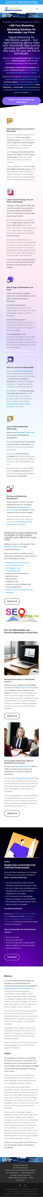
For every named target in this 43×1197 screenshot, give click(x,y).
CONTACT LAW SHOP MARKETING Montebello (21, 101)
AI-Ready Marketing (20, 1165)
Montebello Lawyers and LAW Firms (18, 536)
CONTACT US (12, 601)
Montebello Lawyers (17, 40)
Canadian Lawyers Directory (20, 1175)
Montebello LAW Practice (13, 547)
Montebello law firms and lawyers (17, 988)
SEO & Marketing (12, 1173)
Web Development (28, 1173)
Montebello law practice (25, 432)
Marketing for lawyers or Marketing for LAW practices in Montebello (19, 918)
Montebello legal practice (24, 45)
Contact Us (12, 716)
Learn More (12, 957)
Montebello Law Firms (21, 32)
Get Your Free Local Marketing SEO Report (20, 1170)
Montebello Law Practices (14, 763)
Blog (31, 1178)
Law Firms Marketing (20, 1168)
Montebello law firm (22, 766)
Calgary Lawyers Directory (17, 1178)
